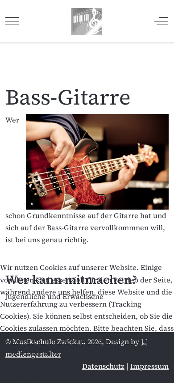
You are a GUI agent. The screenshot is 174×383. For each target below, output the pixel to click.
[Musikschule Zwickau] (87, 21)
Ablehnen (77, 374)
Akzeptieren (27, 374)
